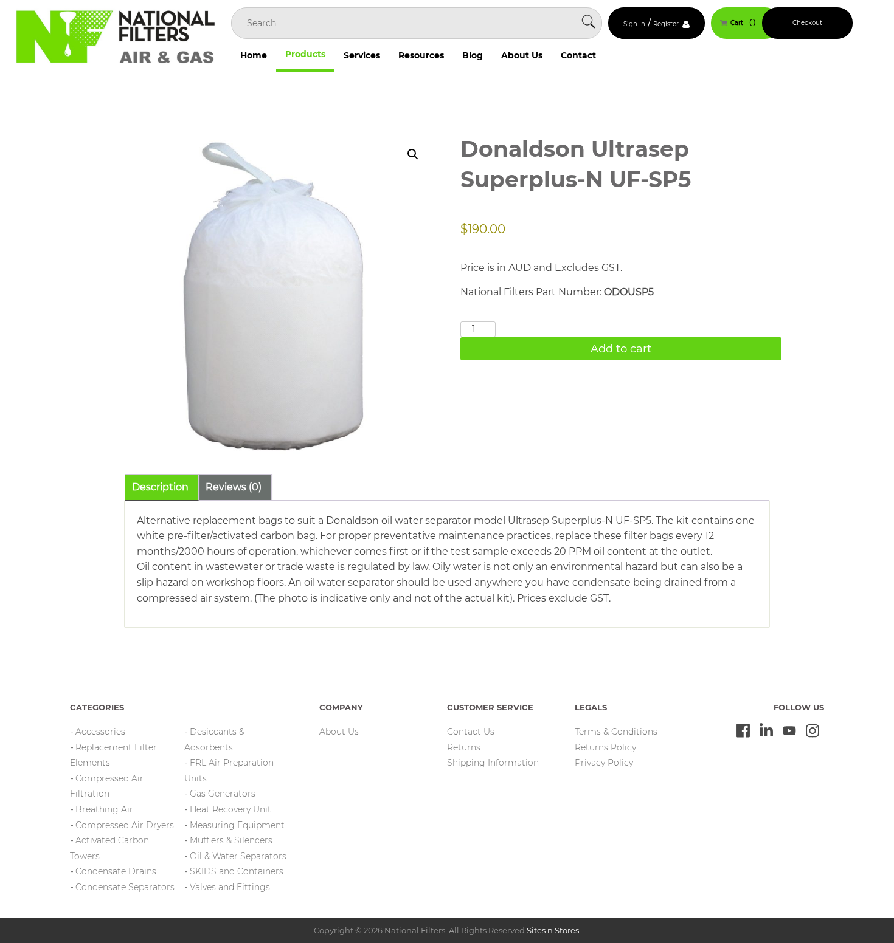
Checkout (807, 23)
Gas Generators (222, 793)
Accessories (100, 731)
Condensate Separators (125, 887)
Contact (578, 55)
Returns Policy (605, 747)
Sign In (634, 24)
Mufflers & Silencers (231, 840)
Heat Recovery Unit (230, 809)
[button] (413, 154)
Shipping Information (493, 762)
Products (305, 54)
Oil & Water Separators (238, 856)
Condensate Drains (115, 871)
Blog (472, 55)
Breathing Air (104, 809)
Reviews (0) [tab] (234, 487)
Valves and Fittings (230, 887)
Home (253, 55)
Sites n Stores (553, 930)
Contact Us (470, 731)
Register (666, 24)
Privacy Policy (604, 762)
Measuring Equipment (237, 825)
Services (362, 55)
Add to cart (621, 348)
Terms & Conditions (616, 731)
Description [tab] (160, 487)
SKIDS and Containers (236, 871)
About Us (521, 55)
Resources (421, 55)
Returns (463, 747)
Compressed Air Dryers (124, 825)
